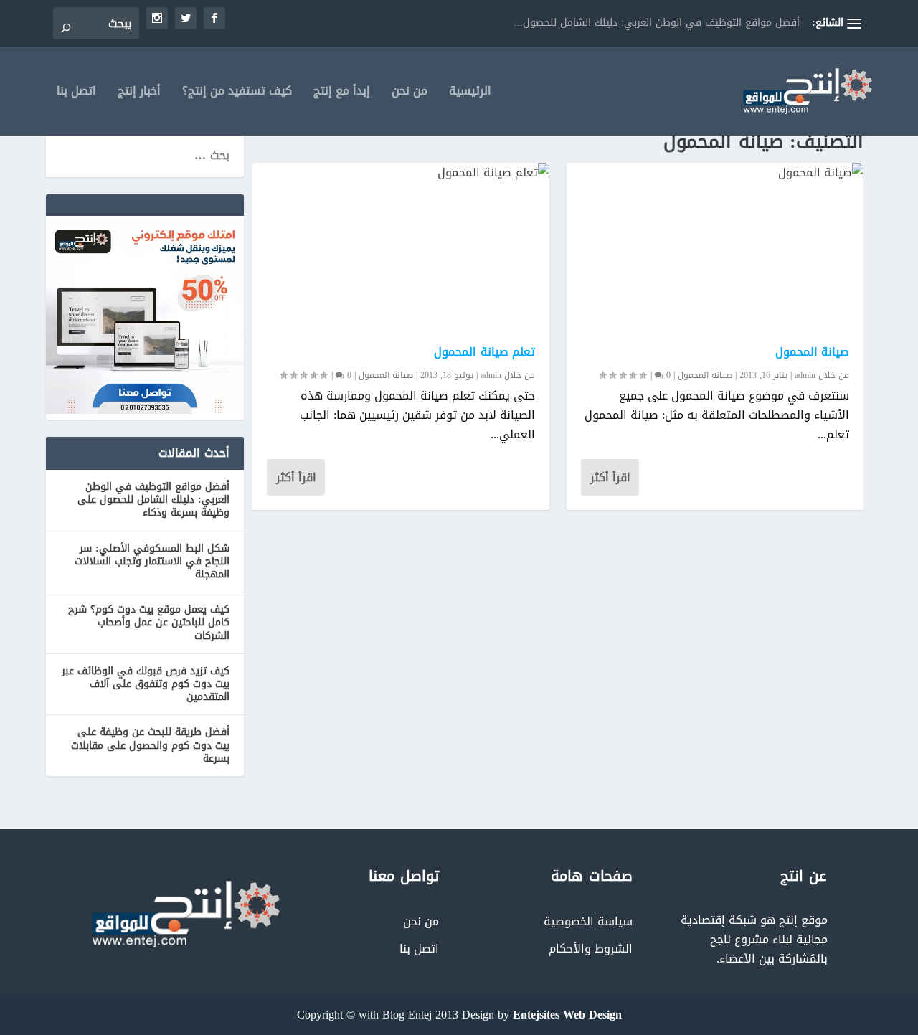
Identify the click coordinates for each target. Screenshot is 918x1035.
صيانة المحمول (386, 375)
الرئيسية (470, 93)
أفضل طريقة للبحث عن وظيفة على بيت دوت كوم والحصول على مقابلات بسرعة (150, 744)
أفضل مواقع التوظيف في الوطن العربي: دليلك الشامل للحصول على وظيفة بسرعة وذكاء (153, 499)
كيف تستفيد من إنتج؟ (237, 93)
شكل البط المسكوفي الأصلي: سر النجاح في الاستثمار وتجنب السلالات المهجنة (152, 561)
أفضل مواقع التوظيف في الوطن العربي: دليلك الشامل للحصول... (657, 22)
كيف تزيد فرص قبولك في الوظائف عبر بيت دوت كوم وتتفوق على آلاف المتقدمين (146, 683)
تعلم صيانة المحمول (484, 352)
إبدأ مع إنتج (341, 93)
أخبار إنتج (139, 93)
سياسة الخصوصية (588, 921)
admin (491, 375)
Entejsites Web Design (567, 1014)
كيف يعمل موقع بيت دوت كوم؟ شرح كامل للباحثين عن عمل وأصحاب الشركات (149, 622)
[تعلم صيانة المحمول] (400, 247)
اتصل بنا (76, 93)
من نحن (409, 93)
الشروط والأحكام (591, 948)
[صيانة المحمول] (715, 247)
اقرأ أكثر (296, 477)
